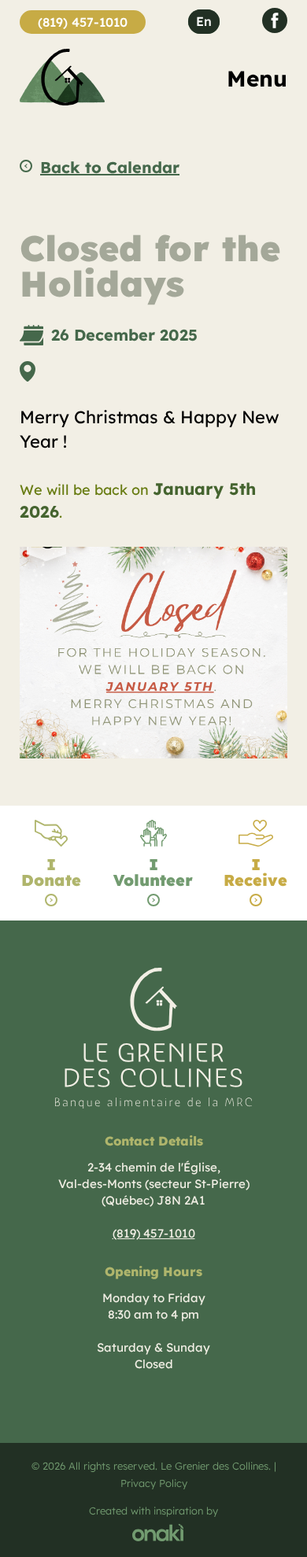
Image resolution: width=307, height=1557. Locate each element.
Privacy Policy (153, 1483)
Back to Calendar (109, 167)
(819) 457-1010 (83, 22)
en (204, 21)
